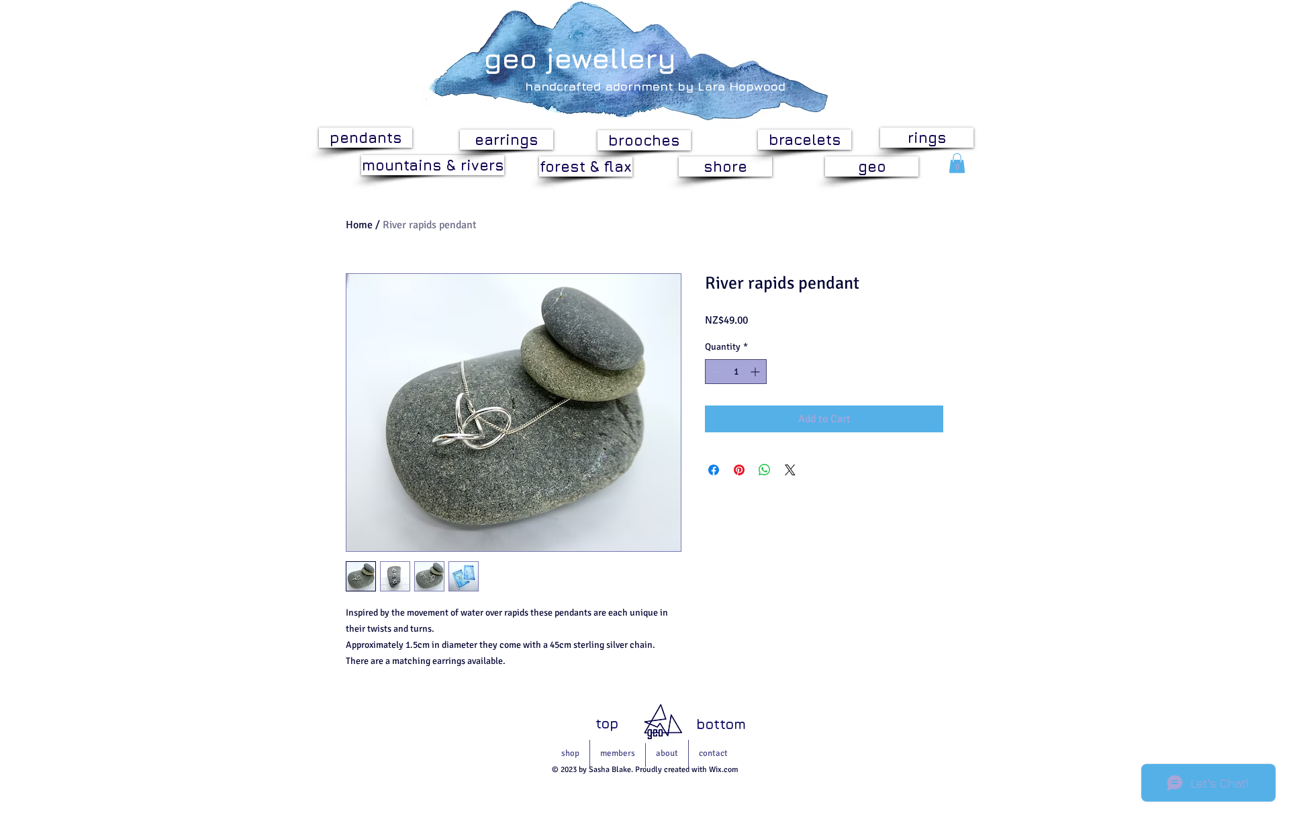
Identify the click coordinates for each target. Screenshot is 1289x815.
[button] (957, 163)
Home (359, 225)
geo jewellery (580, 58)
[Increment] (756, 371)
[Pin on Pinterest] (739, 470)
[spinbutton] (736, 371)
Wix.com (723, 770)
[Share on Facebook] (714, 470)
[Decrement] (715, 371)
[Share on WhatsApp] (765, 470)
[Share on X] (790, 470)
